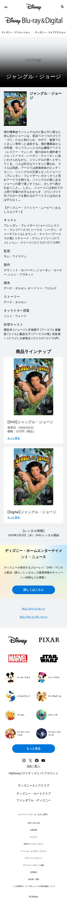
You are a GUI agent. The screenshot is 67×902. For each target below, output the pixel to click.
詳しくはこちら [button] (34, 590)
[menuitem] (6, 7)
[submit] (62, 6)
